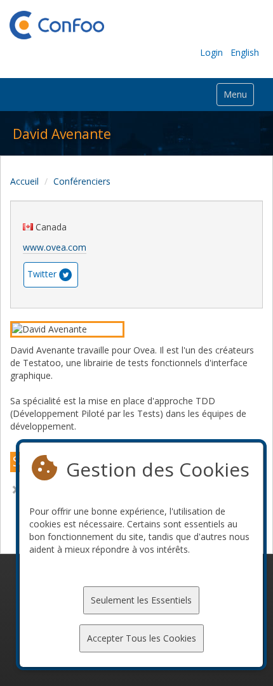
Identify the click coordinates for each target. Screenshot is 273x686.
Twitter (42, 274)
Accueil (24, 181)
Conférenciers (81, 181)
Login (211, 52)
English (244, 52)
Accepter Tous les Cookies (141, 638)
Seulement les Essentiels (141, 600)
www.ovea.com (54, 247)
